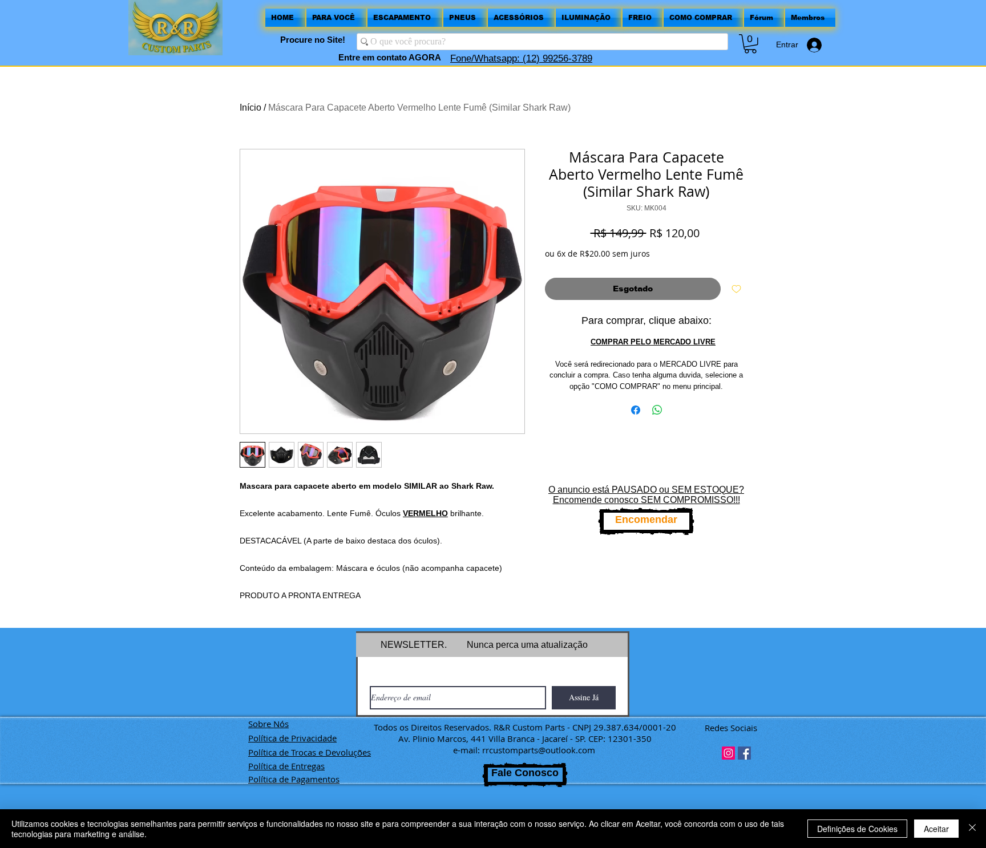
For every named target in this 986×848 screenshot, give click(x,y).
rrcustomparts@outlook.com (538, 750)
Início (250, 107)
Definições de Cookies (857, 828)
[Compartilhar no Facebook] (635, 410)
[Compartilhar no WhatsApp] (657, 410)
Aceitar (936, 828)
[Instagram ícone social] (728, 753)
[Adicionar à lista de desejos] (736, 289)
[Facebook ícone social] (744, 753)
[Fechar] (972, 828)
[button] (750, 44)
